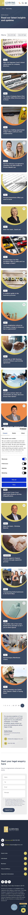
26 (13, 705)
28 (18, 705)
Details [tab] (14, 433)
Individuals (4, 858)
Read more (14, 55)
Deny (14, 484)
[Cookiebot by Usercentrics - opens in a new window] (20, 429)
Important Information (7, 874)
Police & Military (5, 868)
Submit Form (8, 810)
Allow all (14, 479)
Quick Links (4, 853)
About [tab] (23, 433)
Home (3, 8)
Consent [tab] (5, 433)
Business (3, 863)
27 (16, 705)
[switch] (24, 463)
